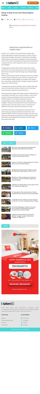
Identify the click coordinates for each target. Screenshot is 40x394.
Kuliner (23, 7)
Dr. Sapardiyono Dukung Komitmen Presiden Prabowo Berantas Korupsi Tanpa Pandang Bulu (25, 192)
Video (9, 7)
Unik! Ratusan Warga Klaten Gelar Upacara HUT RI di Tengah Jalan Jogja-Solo (25, 185)
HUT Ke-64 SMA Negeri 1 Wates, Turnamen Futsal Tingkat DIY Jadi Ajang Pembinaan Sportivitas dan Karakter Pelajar (24, 208)
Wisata (31, 7)
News (3, 7)
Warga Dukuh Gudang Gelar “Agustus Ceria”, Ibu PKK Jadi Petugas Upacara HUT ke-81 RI (24, 170)
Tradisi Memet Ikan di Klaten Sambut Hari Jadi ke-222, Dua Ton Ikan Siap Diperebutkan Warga (25, 200)
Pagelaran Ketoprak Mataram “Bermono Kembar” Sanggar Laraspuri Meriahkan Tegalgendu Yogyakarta (23, 216)
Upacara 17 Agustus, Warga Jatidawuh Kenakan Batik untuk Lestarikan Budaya (25, 162)
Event (16, 7)
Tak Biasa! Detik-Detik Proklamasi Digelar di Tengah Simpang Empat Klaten (24, 155)
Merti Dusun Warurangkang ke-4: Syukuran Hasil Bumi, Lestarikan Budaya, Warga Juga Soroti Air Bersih (24, 178)
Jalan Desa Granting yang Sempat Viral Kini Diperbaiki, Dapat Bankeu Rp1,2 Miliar (24, 148)
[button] (3, 2)
